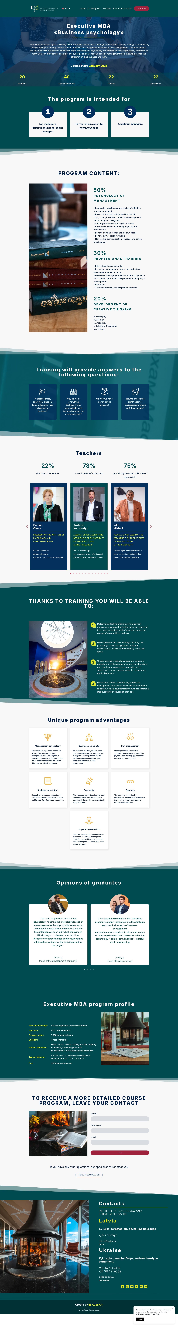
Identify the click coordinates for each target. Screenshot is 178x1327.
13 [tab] (107, 573)
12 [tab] (104, 573)
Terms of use (83, 1310)
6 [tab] (85, 573)
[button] (141, 8)
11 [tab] (101, 573)
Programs (96, 8)
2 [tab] (73, 573)
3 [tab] (76, 573)
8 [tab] (92, 573)
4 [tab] (79, 573)
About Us (85, 8)
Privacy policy (94, 1310)
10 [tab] (98, 573)
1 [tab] (70, 573)
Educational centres (122, 8)
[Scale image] (58, 929)
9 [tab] (95, 573)
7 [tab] (89, 573)
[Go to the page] (43, 8)
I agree (140, 1319)
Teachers (106, 8)
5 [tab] (82, 573)
